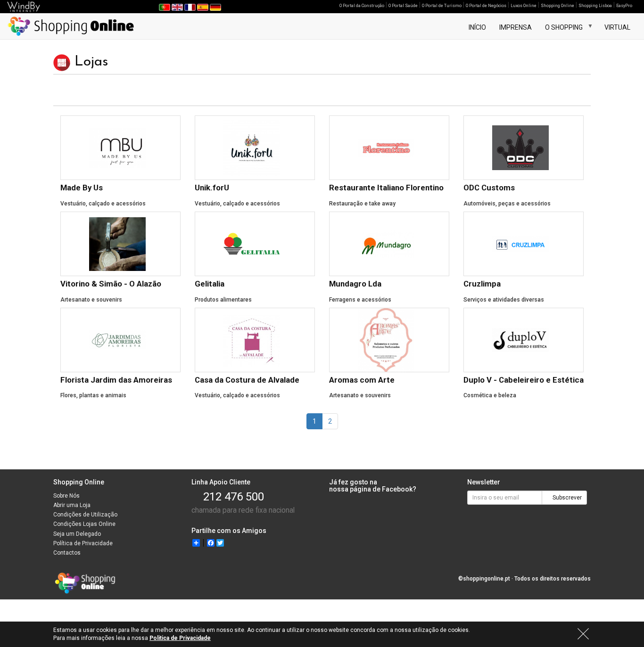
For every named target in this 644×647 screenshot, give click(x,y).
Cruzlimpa (482, 283)
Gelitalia (209, 283)
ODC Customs (489, 187)
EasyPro (624, 5)
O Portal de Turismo (442, 5)
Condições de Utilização (85, 514)
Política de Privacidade (83, 543)
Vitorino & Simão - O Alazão (110, 283)
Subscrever (566, 497)
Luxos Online (524, 5)
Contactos (67, 552)
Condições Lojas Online (84, 524)
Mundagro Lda (355, 283)
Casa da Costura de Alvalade (247, 380)
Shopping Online (557, 5)
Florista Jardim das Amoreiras (116, 380)
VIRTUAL (617, 27)
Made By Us (81, 187)
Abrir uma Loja (72, 505)
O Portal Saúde (403, 5)
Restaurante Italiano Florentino (386, 187)
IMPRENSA (515, 27)
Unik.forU (212, 187)
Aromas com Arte (362, 380)
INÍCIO (477, 27)
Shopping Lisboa (595, 5)
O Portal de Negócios (486, 5)
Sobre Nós (66, 495)
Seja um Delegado (77, 534)
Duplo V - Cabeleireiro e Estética (523, 380)
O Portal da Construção (361, 5)
